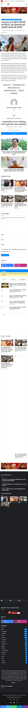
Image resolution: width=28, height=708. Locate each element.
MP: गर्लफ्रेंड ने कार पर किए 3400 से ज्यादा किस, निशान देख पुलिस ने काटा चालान (7, 204)
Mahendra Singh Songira (7, 30)
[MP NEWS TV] (8, 4)
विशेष (20, 19)
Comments (22, 279)
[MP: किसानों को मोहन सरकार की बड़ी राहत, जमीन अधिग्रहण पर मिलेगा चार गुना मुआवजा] (21, 198)
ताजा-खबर (3, 639)
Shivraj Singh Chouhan (10, 90)
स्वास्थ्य (3, 656)
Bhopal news (7, 85)
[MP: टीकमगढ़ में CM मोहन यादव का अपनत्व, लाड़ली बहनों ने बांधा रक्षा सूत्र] (5, 602)
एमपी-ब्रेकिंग (8, 19)
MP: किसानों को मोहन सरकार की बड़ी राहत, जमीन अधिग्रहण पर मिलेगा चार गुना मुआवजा (21, 205)
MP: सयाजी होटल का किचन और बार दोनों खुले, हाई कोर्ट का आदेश (7, 189)
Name (2, 234)
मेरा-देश (12, 19)
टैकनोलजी (3, 662)
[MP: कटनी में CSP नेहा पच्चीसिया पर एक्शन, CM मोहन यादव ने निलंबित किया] (23, 550)
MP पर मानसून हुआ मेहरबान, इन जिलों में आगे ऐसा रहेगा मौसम (18, 308)
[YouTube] (14, 683)
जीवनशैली (3, 648)
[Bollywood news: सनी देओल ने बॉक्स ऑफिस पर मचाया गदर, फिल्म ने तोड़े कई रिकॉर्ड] (5, 285)
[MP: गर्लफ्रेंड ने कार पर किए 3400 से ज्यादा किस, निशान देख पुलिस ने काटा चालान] (7, 198)
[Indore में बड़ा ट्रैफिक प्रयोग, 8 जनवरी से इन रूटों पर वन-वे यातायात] (5, 291)
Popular (4, 279)
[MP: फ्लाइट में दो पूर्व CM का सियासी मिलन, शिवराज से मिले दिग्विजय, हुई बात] (23, 602)
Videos (3, 660)
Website (2, 244)
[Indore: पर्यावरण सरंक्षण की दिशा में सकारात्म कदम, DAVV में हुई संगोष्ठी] (5, 303)
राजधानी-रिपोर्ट (16, 19)
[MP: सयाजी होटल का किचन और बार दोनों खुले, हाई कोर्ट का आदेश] (7, 183)
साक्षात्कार (3, 654)
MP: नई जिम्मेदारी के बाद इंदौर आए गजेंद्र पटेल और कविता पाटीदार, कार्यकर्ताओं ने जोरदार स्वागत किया (20, 189)
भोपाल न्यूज (21, 90)
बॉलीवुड (3, 646)
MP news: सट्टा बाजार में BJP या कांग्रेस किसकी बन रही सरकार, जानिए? (18, 296)
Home (3, 16)
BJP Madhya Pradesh (19, 85)
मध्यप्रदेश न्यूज (14, 93)
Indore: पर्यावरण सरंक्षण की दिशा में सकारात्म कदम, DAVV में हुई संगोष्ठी (17, 302)
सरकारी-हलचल (4, 643)
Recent (13, 279)
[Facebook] (12, 683)
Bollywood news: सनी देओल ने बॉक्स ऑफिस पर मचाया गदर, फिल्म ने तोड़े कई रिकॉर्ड (18, 285)
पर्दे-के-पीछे (3, 641)
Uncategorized (5, 650)
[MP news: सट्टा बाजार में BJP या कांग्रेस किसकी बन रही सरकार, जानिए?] (5, 297)
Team (17, 699)
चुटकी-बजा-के (4, 652)
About (14, 699)
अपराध (3, 658)
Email (2, 239)
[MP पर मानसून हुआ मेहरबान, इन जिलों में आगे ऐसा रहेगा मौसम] (5, 309)
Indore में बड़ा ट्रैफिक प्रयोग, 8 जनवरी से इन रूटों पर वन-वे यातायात (18, 290)
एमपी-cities (8, 16)
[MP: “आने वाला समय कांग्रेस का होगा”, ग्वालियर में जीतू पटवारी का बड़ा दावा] (21, 404)
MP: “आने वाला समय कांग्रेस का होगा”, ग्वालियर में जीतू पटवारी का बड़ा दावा (21, 456)
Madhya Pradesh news (14, 87)
